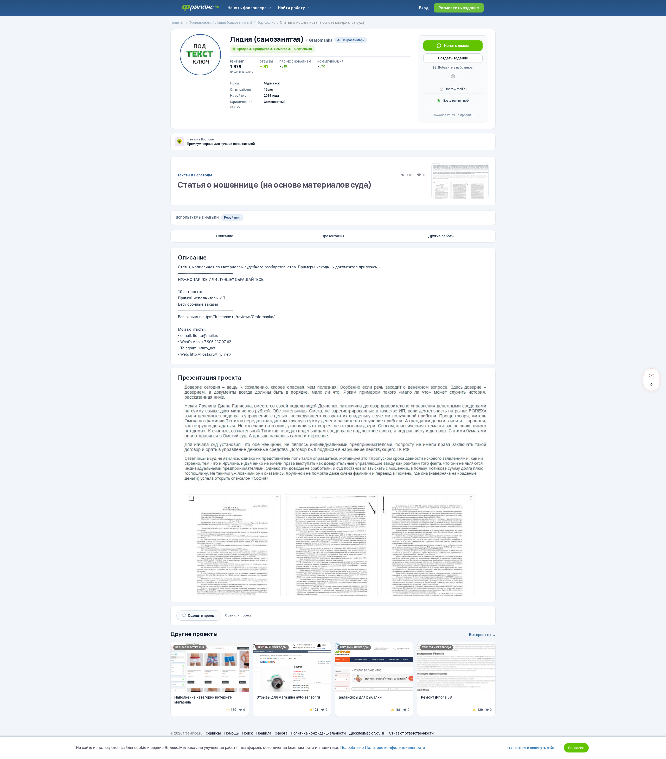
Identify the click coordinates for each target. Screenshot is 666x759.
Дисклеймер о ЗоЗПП (367, 733)
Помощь (231, 733)
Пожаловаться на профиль (453, 115)
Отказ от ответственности (411, 733)
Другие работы (441, 236)
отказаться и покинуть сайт (531, 748)
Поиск (247, 733)
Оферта (281, 733)
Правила (263, 733)
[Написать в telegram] (453, 76)
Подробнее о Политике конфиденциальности (382, 747)
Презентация (333, 236)
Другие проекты (194, 634)
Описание (224, 236)
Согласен (576, 748)
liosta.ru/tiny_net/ (456, 100)
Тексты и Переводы (194, 175)
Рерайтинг (232, 217)
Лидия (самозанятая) (267, 39)
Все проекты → (482, 635)
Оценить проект (199, 615)
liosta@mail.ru (455, 89)
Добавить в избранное (454, 67)
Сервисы (213, 733)
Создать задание (453, 58)
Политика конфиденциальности (318, 733)
